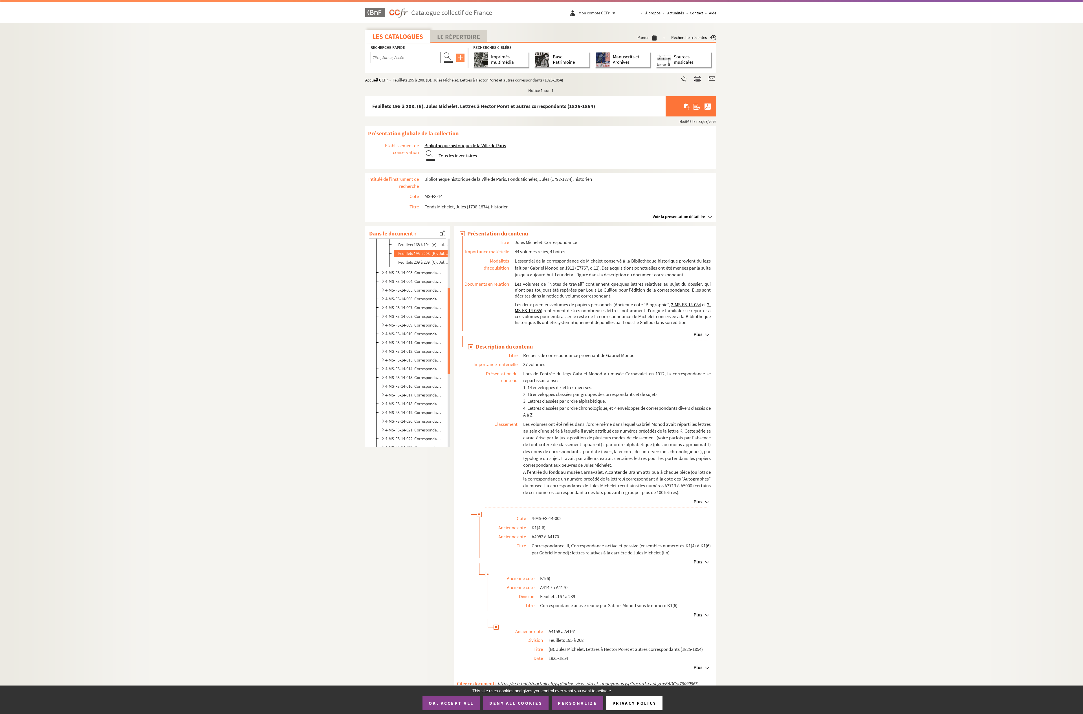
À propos (653, 13)
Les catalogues (397, 36)
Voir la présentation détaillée (679, 216)
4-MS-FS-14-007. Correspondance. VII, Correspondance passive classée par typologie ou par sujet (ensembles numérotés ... (414, 307)
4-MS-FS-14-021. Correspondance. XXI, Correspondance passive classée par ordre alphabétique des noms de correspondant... (414, 430)
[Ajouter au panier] (687, 106)
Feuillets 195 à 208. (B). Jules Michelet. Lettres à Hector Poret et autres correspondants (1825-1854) (423, 253)
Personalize (577, 703)
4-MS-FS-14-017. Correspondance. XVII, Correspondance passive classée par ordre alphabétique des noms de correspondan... (414, 395)
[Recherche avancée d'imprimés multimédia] (482, 59)
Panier (643, 37)
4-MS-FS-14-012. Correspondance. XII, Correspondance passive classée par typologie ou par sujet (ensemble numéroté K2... (414, 351)
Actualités (675, 13)
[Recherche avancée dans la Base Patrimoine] (543, 59)
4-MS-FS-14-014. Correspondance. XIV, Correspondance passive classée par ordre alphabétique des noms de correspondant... (414, 368)
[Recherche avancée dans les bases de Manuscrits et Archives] (604, 59)
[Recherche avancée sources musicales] (665, 59)
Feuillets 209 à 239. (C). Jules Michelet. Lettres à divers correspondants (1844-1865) (423, 262)
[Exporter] (697, 106)
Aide (712, 13)
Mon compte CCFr (593, 13)
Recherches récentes (689, 37)
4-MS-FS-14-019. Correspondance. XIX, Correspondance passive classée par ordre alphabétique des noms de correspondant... (414, 412)
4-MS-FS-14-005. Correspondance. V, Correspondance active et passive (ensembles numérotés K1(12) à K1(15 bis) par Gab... (414, 290)
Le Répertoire (458, 37)
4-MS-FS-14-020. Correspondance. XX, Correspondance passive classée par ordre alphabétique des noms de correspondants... (414, 421)
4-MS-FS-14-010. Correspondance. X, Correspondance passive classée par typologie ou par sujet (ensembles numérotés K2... (414, 333)
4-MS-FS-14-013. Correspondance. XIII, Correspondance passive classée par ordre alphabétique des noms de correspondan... (414, 360)
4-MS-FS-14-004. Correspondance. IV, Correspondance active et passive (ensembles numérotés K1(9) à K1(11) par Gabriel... (414, 281)
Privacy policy (634, 703)
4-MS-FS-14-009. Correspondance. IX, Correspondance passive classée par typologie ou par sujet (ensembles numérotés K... (414, 325)
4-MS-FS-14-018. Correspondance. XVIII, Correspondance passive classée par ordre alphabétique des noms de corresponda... (414, 403)
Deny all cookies (515, 703)
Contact (696, 13)
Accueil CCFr (376, 80)
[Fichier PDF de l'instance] (707, 106)
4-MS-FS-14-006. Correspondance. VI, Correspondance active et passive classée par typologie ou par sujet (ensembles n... (414, 298)
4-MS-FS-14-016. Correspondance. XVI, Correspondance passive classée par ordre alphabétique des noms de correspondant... (414, 386)
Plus (698, 334)
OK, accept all (451, 703)
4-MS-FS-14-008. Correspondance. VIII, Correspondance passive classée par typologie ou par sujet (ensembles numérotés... (414, 316)
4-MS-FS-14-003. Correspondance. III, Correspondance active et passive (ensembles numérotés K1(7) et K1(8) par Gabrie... (414, 272)
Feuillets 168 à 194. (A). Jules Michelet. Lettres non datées (423, 244)
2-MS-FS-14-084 (686, 304)
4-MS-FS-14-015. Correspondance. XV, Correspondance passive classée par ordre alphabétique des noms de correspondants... (414, 377)
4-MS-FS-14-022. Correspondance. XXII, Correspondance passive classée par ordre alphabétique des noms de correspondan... (414, 438)
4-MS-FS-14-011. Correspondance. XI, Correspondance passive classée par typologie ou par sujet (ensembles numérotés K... (414, 342)
